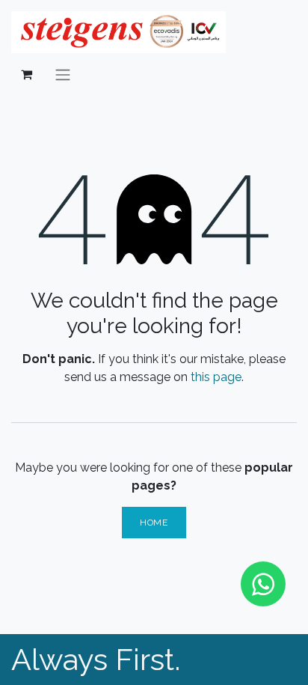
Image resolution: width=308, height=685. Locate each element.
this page (216, 377)
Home (153, 522)
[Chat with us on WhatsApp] (263, 583)
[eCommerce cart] (26, 74)
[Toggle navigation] (62, 74)
